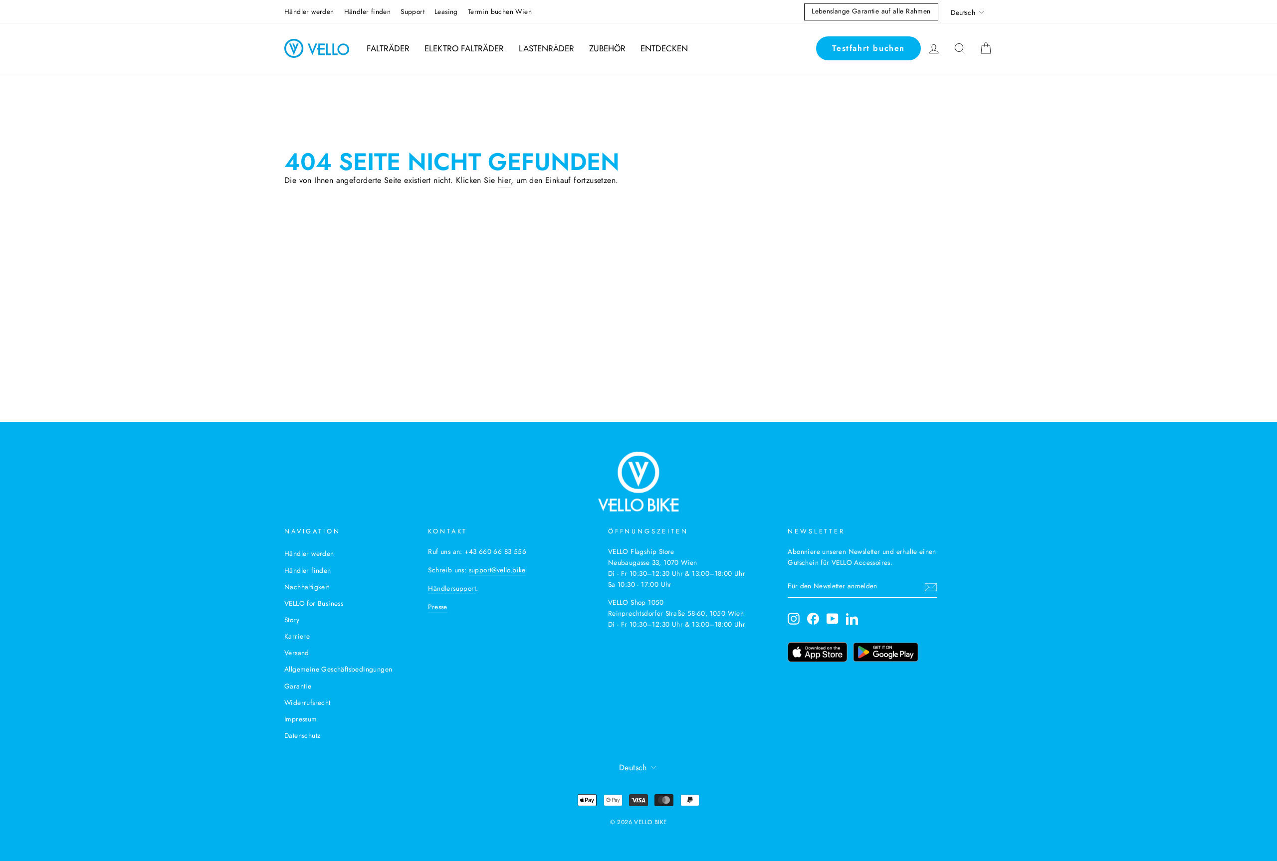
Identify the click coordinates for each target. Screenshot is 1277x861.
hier (504, 180)
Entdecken (664, 48)
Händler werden (309, 11)
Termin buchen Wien (500, 11)
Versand (296, 653)
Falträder (388, 48)
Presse (437, 607)
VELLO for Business (313, 603)
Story (291, 620)
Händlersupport (452, 588)
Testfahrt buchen (868, 48)
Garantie (297, 686)
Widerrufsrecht (307, 702)
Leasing (446, 11)
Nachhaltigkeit (306, 587)
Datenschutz (302, 735)
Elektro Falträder (464, 48)
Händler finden (367, 11)
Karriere (297, 636)
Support (413, 11)
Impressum (300, 719)
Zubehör (607, 48)
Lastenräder (546, 48)
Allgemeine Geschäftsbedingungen (338, 669)
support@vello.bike (497, 570)
